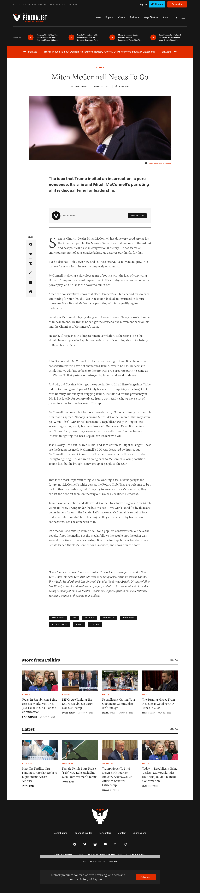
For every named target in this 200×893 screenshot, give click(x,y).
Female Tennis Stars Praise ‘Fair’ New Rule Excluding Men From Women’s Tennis (79, 773)
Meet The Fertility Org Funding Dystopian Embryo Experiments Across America (40, 775)
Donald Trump (58, 618)
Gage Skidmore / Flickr (160, 163)
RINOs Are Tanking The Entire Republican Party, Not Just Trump (77, 704)
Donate (159, 4)
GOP (74, 618)
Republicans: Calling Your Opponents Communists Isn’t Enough (118, 704)
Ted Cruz (95, 624)
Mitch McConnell (59, 624)
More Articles (137, 215)
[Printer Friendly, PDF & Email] (31, 292)
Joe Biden (89, 618)
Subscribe (177, 4)
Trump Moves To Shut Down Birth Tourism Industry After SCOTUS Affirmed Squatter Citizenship (117, 777)
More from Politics (41, 660)
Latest (28, 729)
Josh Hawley (108, 618)
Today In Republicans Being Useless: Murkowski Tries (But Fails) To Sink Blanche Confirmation (39, 706)
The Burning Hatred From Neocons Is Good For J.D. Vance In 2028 (158, 704)
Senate (79, 624)
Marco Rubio (128, 618)
